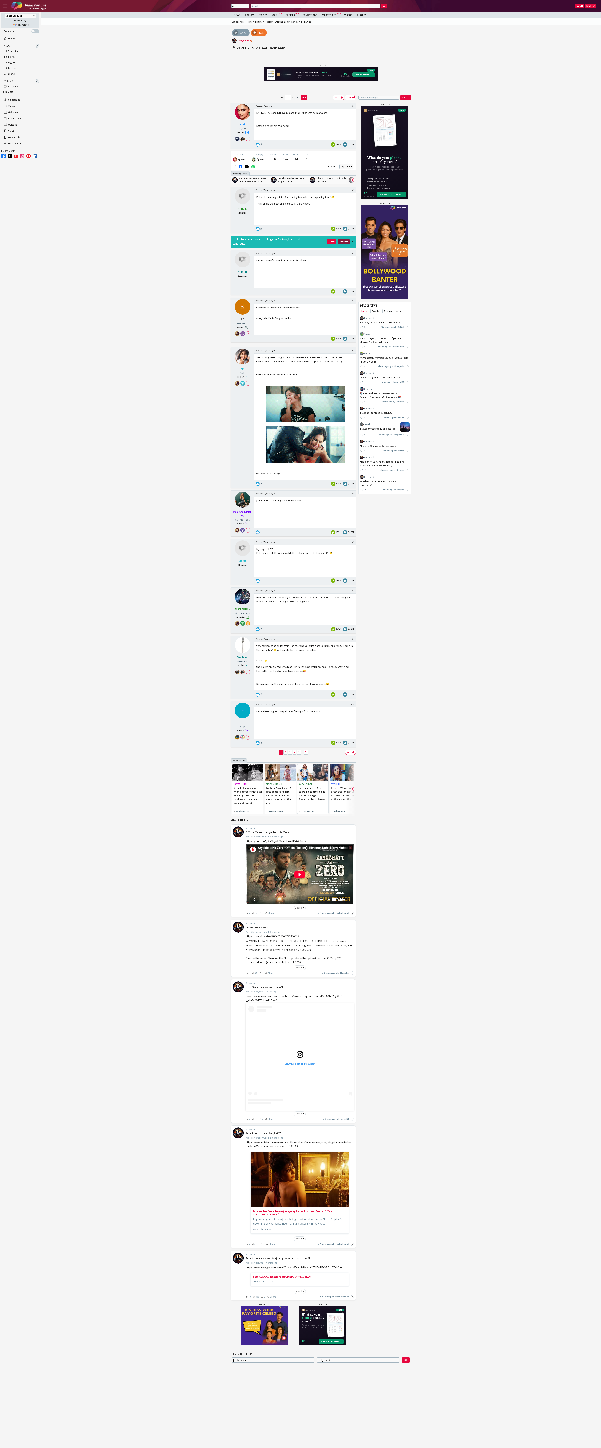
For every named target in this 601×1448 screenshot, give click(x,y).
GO (384, 6)
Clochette (344, 973)
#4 (353, 300)
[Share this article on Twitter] (247, 166)
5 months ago (326, 1244)
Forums (8, 81)
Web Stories (14, 137)
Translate (23, 24)
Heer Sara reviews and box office (266, 987)
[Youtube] (16, 156)
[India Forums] (29, 6)
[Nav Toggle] (4, 6)
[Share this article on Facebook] (240, 166)
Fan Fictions (14, 118)
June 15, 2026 (293, 962)
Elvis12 (401, 417)
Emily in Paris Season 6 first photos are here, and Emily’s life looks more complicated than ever (279, 795)
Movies (12, 56)
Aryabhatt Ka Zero (257, 927)
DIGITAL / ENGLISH (274, 784)
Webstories (329, 14)
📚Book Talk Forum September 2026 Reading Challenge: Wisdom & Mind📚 (381, 395)
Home (11, 38)
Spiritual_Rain (398, 346)
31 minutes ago (387, 470)
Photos (361, 14)
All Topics (13, 86)
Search (405, 97)
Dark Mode (10, 31)
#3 (353, 253)
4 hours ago (387, 382)
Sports (11, 73)
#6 (353, 493)
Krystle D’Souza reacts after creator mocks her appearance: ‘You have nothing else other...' (344, 794)
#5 (353, 350)
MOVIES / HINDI (240, 784)
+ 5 (248, 333)
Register (590, 6)
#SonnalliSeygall (336, 945)
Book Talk (368, 389)
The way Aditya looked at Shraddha (380, 322)
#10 (352, 704)
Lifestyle (12, 68)
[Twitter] (10, 156)
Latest (364, 311)
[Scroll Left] (234, 180)
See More (8, 91)
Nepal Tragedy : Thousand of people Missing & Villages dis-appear (380, 340)
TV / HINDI (335, 784)
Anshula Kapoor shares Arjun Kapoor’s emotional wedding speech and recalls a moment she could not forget (248, 795)
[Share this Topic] (234, 166)
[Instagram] (22, 156)
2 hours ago (383, 346)
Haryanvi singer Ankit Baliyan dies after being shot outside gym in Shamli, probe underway (312, 794)
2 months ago (330, 973)
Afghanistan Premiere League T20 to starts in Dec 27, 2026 (384, 359)
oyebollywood (342, 913)
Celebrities (14, 99)
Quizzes (12, 124)
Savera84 (400, 401)
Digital (11, 62)
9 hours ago (389, 417)
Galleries (13, 112)
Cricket (367, 334)
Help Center (14, 143)
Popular (376, 311)
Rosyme (400, 470)
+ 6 (248, 672)
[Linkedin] (35, 156)
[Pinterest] (28, 156)
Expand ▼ (299, 908)
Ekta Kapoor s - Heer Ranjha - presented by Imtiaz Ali (278, 1258)
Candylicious (398, 434)
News (7, 45)
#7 (353, 542)
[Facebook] (3, 156)
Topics (263, 14)
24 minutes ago (388, 327)
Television (13, 51)
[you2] (235, 159)
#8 (353, 590)
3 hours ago (383, 366)
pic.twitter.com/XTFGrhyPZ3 (324, 958)
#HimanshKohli (315, 945)
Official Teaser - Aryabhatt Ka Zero (267, 832)
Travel (367, 424)
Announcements (392, 311)
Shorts (11, 131)
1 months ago (326, 913)
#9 (353, 638)
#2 (353, 190)
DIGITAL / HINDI (305, 784)
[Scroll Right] (352, 180)
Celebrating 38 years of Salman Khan (380, 377)
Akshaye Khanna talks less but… (378, 445)
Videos (11, 105)
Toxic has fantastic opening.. (376, 412)
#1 (353, 105)
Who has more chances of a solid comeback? (378, 483)
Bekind (401, 327)
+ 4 (248, 530)
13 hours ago (389, 450)
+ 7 (248, 139)
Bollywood (244, 40)
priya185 (345, 1119)
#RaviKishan (253, 949)
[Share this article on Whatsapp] (253, 166)
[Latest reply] (352, 913)
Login (580, 6)
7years (242, 159)
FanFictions (310, 14)
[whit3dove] (254, 159)
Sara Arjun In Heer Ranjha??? (263, 1133)
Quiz (275, 14)
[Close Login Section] (352, 241)
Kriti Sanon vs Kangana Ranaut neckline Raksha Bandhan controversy (382, 463)
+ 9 (248, 737)
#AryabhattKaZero (282, 945)
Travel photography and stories (377, 428)
